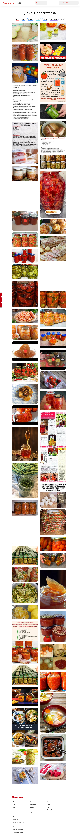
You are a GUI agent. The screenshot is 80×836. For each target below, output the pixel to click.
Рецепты (32, 810)
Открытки (33, 807)
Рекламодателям (18, 832)
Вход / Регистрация (68, 3)
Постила (8, 3)
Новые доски (33, 804)
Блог (14, 807)
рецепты (45, 19)
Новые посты (33, 801)
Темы (48, 804)
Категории (50, 801)
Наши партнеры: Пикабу (20, 826)
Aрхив (31, 812)
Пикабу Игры (50, 810)
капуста (38, 19)
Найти (40, 3)
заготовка (30, 19)
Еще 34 (62, 19)
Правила (15, 819)
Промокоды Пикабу (18, 829)
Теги (48, 807)
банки (23, 19)
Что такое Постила (18, 801)
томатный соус (54, 19)
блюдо (17, 19)
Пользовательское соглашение (18, 823)
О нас (14, 804)
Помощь (15, 817)
